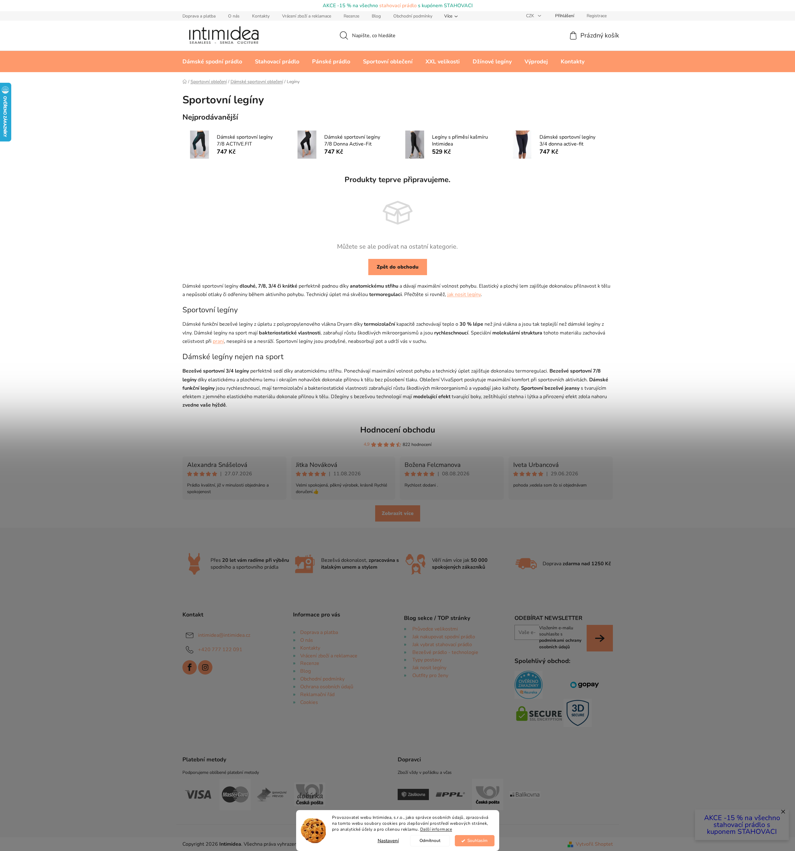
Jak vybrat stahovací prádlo (442, 644)
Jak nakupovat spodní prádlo (443, 636)
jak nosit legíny (464, 294)
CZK (530, 16)
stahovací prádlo (398, 5)
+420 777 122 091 (220, 649)
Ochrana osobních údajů (326, 686)
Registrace (597, 16)
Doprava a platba (199, 16)
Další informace (436, 829)
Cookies (309, 702)
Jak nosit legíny (429, 667)
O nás (234, 16)
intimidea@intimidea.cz (224, 635)
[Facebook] (189, 667)
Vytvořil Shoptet (594, 844)
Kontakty (261, 16)
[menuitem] (212, 61)
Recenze (351, 16)
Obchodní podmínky (412, 16)
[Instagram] (205, 667)
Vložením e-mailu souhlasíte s (560, 637)
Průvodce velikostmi (435, 629)
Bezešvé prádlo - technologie (445, 652)
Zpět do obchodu (398, 267)
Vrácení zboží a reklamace (306, 16)
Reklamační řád (317, 694)
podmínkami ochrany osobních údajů (560, 643)
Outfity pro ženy (430, 675)
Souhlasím (477, 841)
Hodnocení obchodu (397, 429)
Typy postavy (427, 659)
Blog (376, 16)
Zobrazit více (398, 513)
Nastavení (388, 841)
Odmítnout (430, 841)
